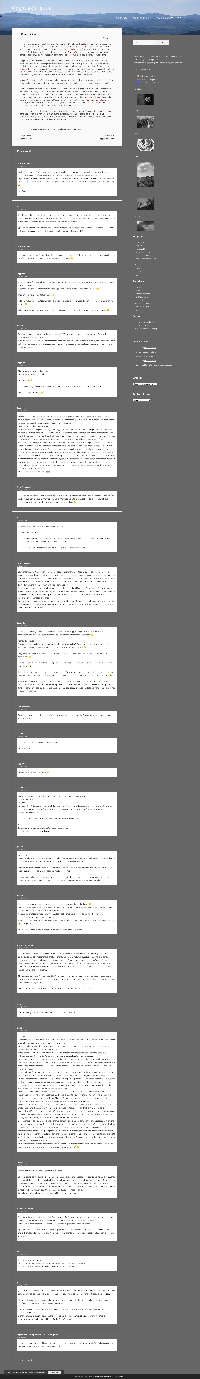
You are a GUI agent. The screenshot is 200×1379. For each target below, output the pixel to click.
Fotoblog (181, 17)
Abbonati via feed (148, 76)
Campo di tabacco (142, 294)
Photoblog (139, 242)
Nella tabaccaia (141, 297)
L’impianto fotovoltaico (144, 322)
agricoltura (39, 129)
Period (97, 1376)
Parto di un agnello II (143, 307)
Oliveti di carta (26, 138)
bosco (137, 193)
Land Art (138, 246)
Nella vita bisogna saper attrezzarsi (159, 365)
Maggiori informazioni (37, 1372)
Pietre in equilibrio (142, 252)
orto (136, 134)
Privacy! (122, 1376)
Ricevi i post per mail (150, 79)
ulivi (136, 156)
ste (18, 207)
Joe (18, 1251)
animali (138, 216)
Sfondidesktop (141, 249)
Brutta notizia (150, 348)
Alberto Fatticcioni (25, 945)
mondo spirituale (64, 129)
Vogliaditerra (32, 8)
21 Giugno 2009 (107, 38)
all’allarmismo (76, 49)
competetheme (106, 1376)
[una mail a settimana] (137, 79)
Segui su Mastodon (150, 83)
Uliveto (138, 287)
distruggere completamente (97, 100)
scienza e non (79, 129)
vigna (137, 111)
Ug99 (83, 44)
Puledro (138, 272)
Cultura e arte (164, 17)
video (137, 275)
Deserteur (21, 408)
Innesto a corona (142, 300)
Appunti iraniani (107, 138)
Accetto (55, 1372)
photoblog (139, 89)
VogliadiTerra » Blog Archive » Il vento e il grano (37, 1335)
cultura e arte (50, 129)
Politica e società (142, 17)
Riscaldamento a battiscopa (147, 328)
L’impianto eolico (142, 325)
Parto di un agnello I (143, 255)
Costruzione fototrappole (145, 259)
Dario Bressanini (24, 163)
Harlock (20, 1162)
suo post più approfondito (69, 52)
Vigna (137, 290)
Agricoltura (121, 17)
